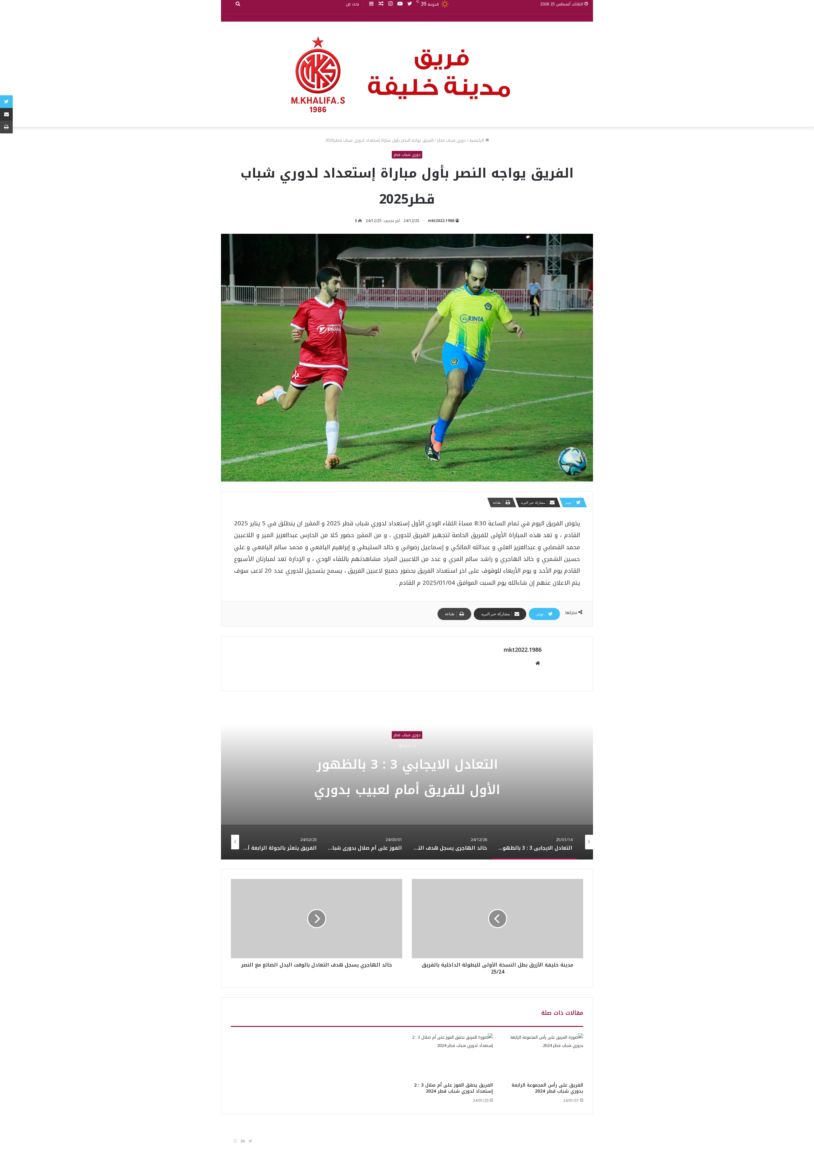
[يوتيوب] (400, 4)
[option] (407, 780)
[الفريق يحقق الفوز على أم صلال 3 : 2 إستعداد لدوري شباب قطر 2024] (452, 1056)
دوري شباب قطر (451, 140)
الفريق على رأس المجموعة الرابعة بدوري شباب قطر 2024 (547, 1088)
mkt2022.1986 (441, 220)
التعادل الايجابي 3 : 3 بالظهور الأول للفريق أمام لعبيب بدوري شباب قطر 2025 (407, 789)
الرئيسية (477, 140)
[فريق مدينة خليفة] (407, 74)
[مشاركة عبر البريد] (6, 114)
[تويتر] (409, 4)
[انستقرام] (390, 4)
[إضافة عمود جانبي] (371, 4)
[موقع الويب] (538, 663)
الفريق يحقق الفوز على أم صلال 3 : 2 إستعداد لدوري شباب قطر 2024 (453, 1088)
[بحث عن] (237, 4)
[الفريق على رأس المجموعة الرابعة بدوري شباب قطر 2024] (542, 1056)
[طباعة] (6, 127)
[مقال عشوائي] (381, 4)
